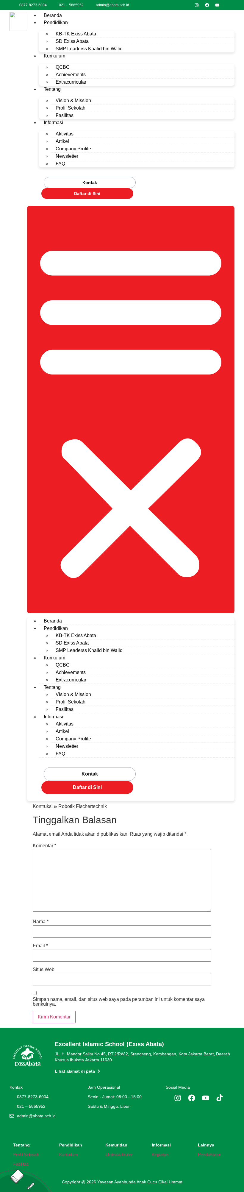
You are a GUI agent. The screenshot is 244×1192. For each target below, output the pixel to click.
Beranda (53, 15)
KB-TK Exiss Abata (76, 33)
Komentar (44, 845)
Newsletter (67, 156)
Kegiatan (160, 1154)
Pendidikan (56, 22)
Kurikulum (54, 55)
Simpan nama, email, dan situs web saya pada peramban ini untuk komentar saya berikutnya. (119, 1002)
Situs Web (43, 969)
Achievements (71, 74)
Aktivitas (64, 133)
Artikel (62, 141)
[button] (130, 409)
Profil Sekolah (70, 107)
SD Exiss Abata (72, 41)
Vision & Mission (73, 100)
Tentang (52, 89)
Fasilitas (64, 115)
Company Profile (73, 148)
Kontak (89, 182)
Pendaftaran (209, 1154)
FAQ (60, 163)
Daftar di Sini (87, 193)
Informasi (53, 122)
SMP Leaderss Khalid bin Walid (89, 48)
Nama (41, 921)
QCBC (63, 67)
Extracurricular (71, 82)
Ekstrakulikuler (119, 1154)
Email (40, 945)
